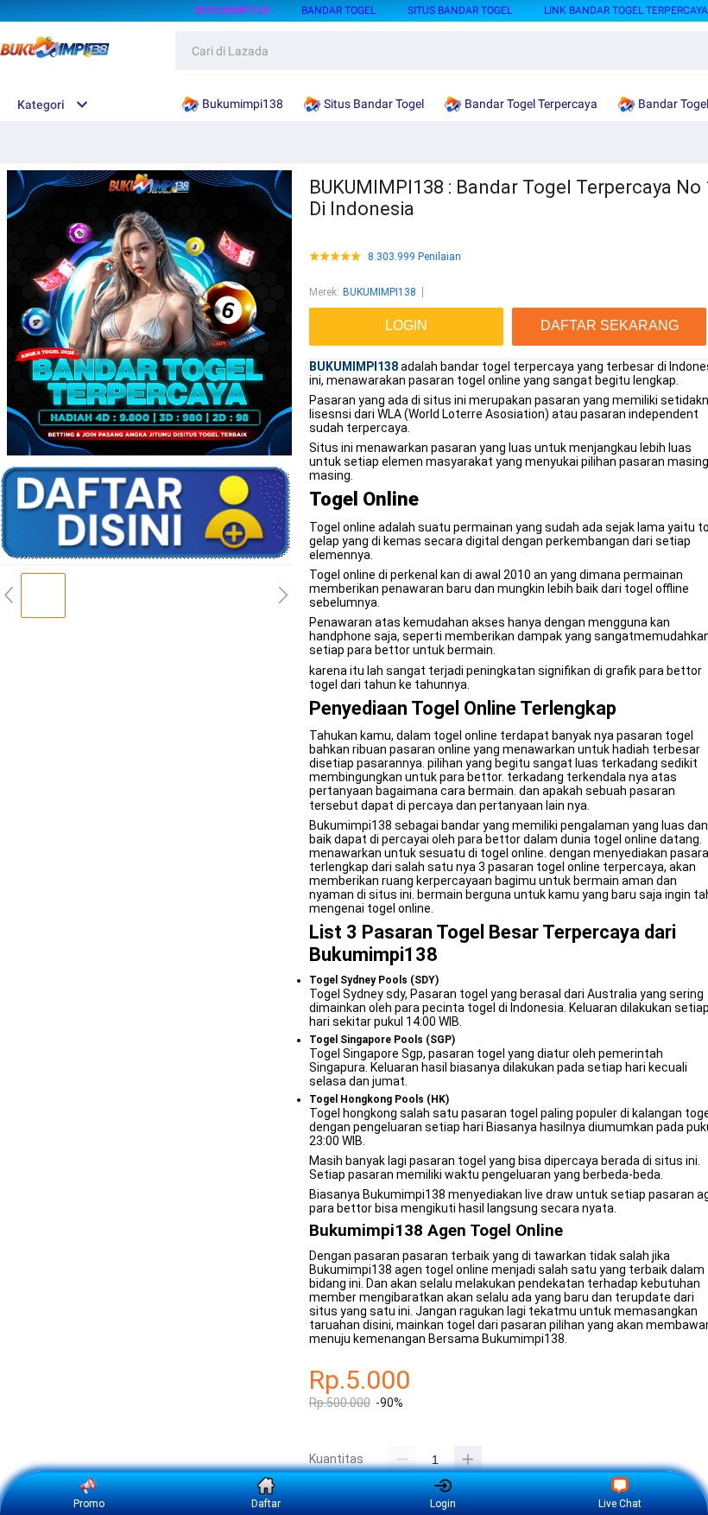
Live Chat (620, 1504)
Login (443, 1504)
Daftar (266, 1504)
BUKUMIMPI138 (379, 292)
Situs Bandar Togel (460, 10)
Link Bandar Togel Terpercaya (626, 10)
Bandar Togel (338, 10)
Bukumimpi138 (232, 10)
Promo (88, 1504)
